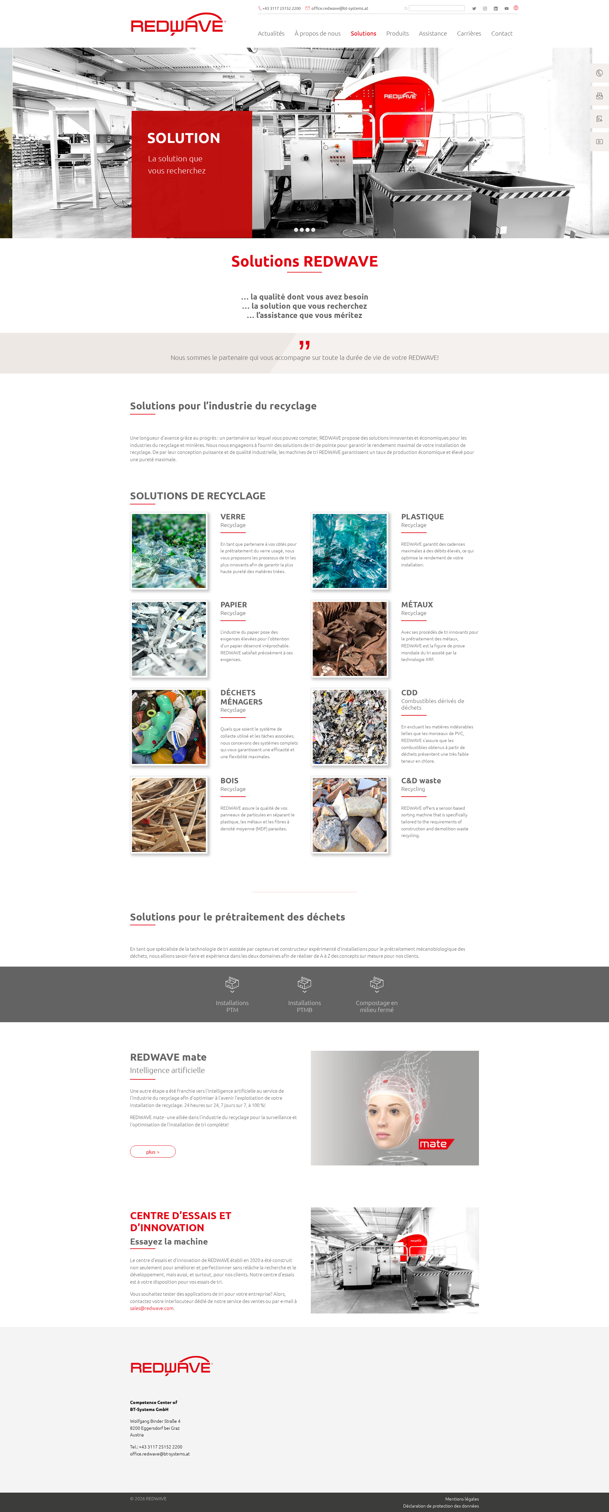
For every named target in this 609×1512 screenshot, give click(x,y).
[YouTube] (506, 8)
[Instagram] (485, 8)
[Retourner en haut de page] (595, 1498)
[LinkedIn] (496, 8)
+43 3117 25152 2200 (281, 8)
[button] (517, 8)
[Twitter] (474, 8)
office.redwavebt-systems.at (339, 8)
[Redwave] (178, 24)
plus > (153, 1151)
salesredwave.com (152, 1308)
